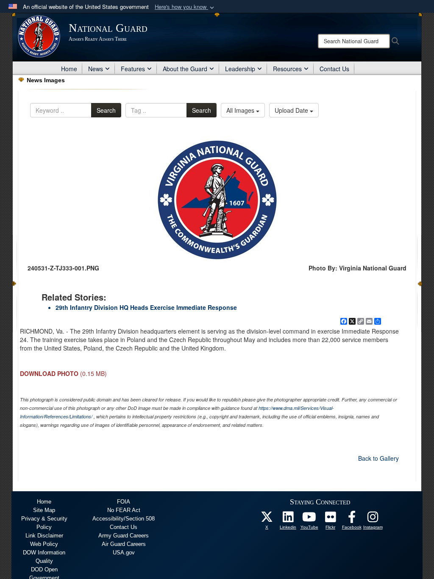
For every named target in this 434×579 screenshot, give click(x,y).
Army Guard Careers (123, 535)
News (95, 68)
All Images (241, 110)
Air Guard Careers (124, 544)
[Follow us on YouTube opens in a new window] (309, 519)
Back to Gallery (378, 458)
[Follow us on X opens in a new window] (267, 519)
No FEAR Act (123, 510)
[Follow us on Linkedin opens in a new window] (288, 519)
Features (133, 68)
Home (69, 68)
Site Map (44, 510)
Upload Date (292, 110)
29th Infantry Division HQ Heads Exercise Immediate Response (146, 307)
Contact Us (334, 68)
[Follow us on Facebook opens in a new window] (351, 519)
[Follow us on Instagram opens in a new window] (373, 519)
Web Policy (44, 544)
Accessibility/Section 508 (123, 518)
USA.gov (124, 552)
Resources (287, 68)
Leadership (240, 68)
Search (106, 110)
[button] (185, 7)
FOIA (123, 501)
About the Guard (185, 68)
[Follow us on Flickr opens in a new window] (330, 519)
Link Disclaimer (44, 535)
